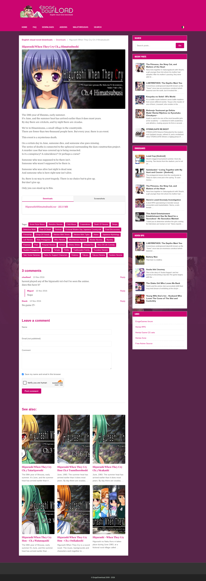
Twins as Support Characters (55, 255)
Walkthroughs (80, 27)
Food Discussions (112, 229)
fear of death (45, 229)
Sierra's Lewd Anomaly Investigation (163, 200)
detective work (29, 229)
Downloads (48, 27)
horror (96, 234)
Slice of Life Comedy (106, 245)
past (36, 245)
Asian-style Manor (37, 224)
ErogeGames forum (144, 321)
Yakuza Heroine (98, 255)
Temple (57, 250)
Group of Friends (43, 234)
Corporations (85, 224)
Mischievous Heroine (77, 240)
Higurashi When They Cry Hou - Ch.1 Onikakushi (72, 539)
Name (24, 327)
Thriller (66, 250)
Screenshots (99, 199)
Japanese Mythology (110, 234)
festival (58, 229)
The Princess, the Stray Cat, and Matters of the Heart (161, 65)
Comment (26, 350)
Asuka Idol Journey (155, 269)
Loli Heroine (28, 240)
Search (97, 27)
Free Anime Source (143, 343)
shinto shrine (74, 245)
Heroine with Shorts (62, 234)
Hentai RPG (140, 327)
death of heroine (101, 224)
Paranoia (26, 245)
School (62, 245)
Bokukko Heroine (56, 224)
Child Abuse (71, 224)
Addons (63, 27)
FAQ (34, 27)
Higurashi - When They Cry (108, 537)
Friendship (27, 234)
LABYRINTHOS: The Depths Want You (164, 83)
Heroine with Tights (82, 234)
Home (24, 27)
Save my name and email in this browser (43, 374)
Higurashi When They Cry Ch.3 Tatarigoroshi (37, 468)
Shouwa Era (88, 245)
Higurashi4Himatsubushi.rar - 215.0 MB (46, 207)
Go (180, 45)
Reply (122, 277)
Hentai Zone (140, 338)
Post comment (31, 391)
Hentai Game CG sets (145, 332)
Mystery (110, 240)
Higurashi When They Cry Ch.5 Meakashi (107, 468)
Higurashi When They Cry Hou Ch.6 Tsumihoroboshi (72, 468)
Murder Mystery (96, 240)
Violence (74, 255)
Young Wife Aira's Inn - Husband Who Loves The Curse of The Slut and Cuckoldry (164, 298)
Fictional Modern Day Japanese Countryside (83, 229)
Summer (46, 250)
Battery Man (152, 257)
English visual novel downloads (37, 40)
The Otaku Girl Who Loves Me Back (163, 283)
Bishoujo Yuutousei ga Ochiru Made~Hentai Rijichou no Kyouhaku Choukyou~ (163, 113)
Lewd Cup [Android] (156, 156)
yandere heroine (115, 255)
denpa (114, 224)
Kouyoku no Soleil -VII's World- (161, 96)
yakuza (85, 255)
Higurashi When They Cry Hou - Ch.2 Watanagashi (37, 539)
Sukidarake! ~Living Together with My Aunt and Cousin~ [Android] (164, 171)
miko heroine (59, 240)
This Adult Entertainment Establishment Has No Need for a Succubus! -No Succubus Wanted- (162, 216)
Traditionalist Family (81, 250)
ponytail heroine (48, 245)
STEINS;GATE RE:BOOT (157, 129)
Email (31, 338)
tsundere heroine (101, 250)
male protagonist (43, 240)
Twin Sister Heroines (31, 255)
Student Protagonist (31, 250)
